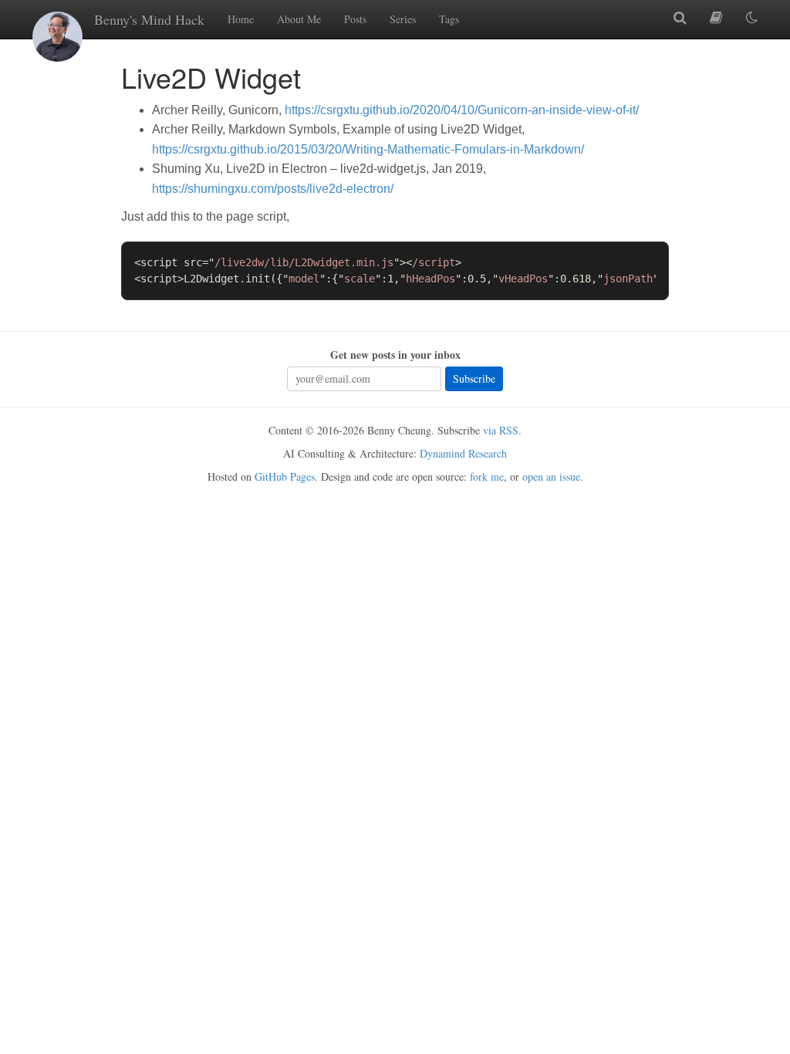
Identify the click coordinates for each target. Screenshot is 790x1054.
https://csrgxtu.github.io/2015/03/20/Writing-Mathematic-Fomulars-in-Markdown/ (368, 149)
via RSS (500, 430)
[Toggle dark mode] (751, 17)
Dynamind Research (463, 453)
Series (403, 19)
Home (241, 19)
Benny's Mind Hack (149, 19)
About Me (299, 19)
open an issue (551, 476)
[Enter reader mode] (716, 17)
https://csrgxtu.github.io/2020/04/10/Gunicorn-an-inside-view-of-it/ (462, 110)
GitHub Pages (285, 476)
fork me (487, 476)
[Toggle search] (680, 17)
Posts (355, 19)
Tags (449, 19)
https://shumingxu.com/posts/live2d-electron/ (272, 188)
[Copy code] (650, 259)
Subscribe (474, 378)
